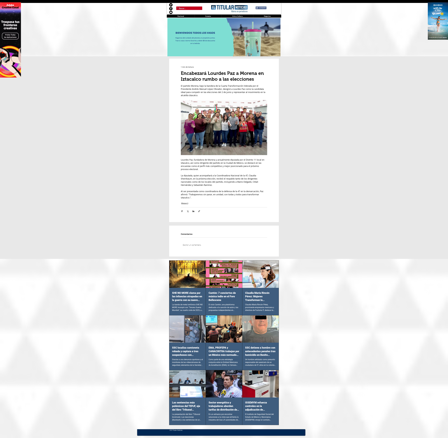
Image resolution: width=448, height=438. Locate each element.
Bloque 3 (184, 203)
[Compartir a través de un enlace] (199, 211)
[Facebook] (171, 8)
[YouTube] (171, 12)
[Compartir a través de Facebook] (182, 211)
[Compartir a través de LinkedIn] (193, 211)
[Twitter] (171, 5)
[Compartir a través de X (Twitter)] (188, 211)
